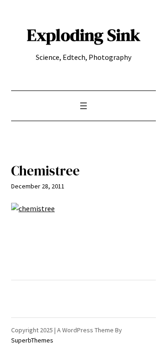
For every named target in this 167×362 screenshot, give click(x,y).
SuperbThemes (32, 340)
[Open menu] (83, 105)
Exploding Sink (84, 34)
